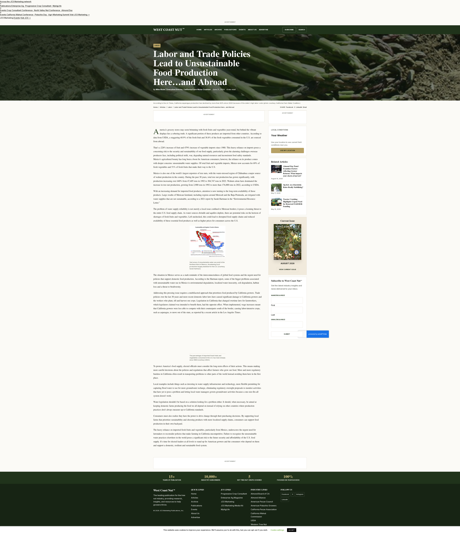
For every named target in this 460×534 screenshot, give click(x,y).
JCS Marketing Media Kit (232, 505)
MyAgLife (225, 509)
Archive (218, 30)
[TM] (167, 30)
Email (305, 107)
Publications (230, 30)
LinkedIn (299, 107)
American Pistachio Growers (263, 505)
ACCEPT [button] (291, 530)
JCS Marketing (227, 501)
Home (198, 30)
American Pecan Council (262, 501)
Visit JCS (25, 18)
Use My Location (287, 150)
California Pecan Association (264, 509)
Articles (208, 30)
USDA (253, 520)
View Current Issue (287, 269)
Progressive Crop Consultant (234, 494)
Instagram (299, 494)
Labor (156, 45)
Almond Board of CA (260, 494)
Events (17, 18)
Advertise (263, 30)
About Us (252, 30)
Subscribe (289, 30)
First (273, 305)
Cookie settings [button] (277, 530)
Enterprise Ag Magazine (232, 497)
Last (273, 315)
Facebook (289, 107)
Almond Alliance (258, 497)
